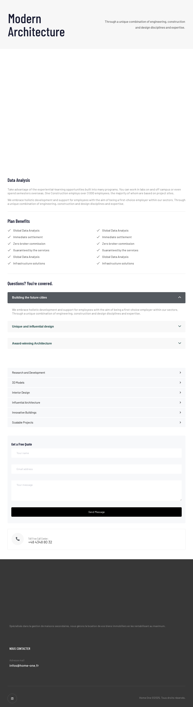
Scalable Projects (22, 422)
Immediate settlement (28, 237)
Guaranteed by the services (31, 250)
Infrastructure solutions (29, 263)
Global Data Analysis (26, 230)
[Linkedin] (12, 698)
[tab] (96, 297)
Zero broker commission (29, 243)
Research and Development (28, 372)
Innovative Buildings (24, 412)
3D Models (18, 382)
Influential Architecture (26, 402)
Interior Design (21, 392)
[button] (96, 297)
